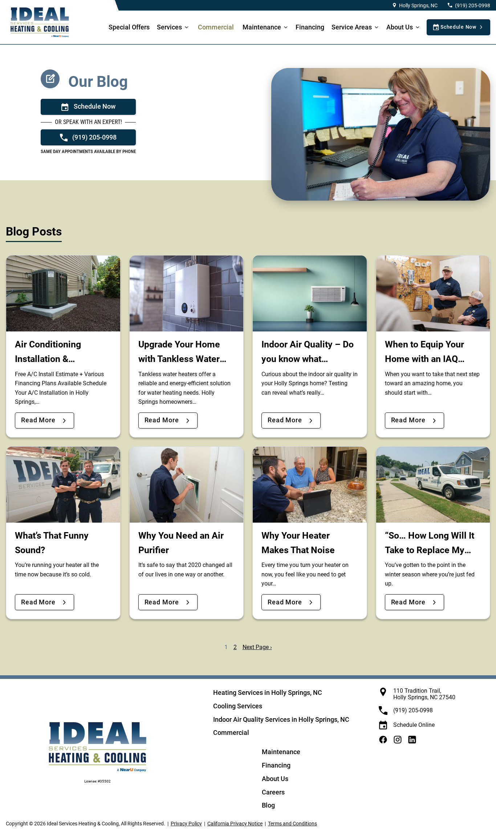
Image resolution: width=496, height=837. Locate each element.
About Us (399, 27)
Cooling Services (237, 706)
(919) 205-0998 (472, 5)
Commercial (216, 27)
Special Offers (129, 27)
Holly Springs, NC (418, 5)
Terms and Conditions (292, 823)
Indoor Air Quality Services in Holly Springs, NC (281, 719)
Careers (273, 792)
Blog (268, 805)
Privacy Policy (186, 823)
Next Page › (257, 647)
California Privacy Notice (235, 823)
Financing (310, 27)
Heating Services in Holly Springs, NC (267, 692)
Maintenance (262, 27)
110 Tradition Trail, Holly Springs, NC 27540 (424, 694)
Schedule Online (414, 724)
